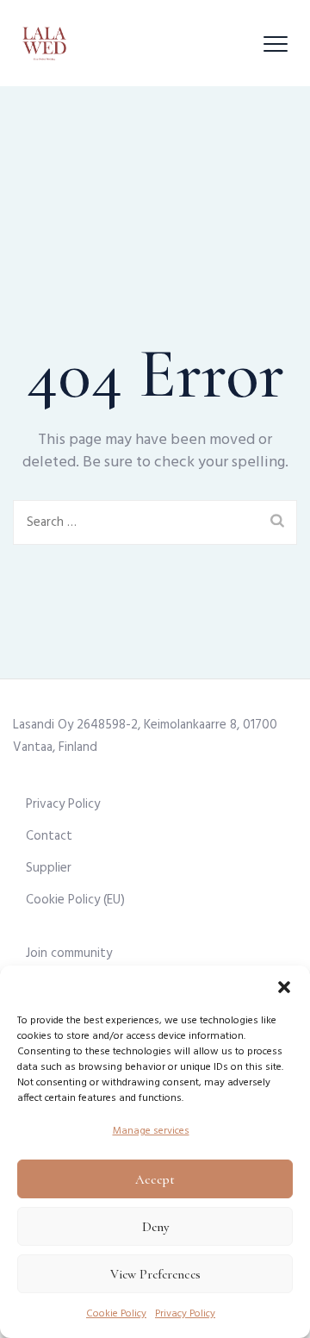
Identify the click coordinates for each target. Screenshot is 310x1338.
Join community (69, 953)
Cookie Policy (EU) (75, 900)
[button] (284, 987)
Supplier (48, 868)
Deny (155, 1227)
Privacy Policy (185, 1313)
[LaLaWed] (44, 43)
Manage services (151, 1131)
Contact (49, 836)
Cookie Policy (116, 1313)
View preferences (155, 1274)
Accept (155, 1179)
